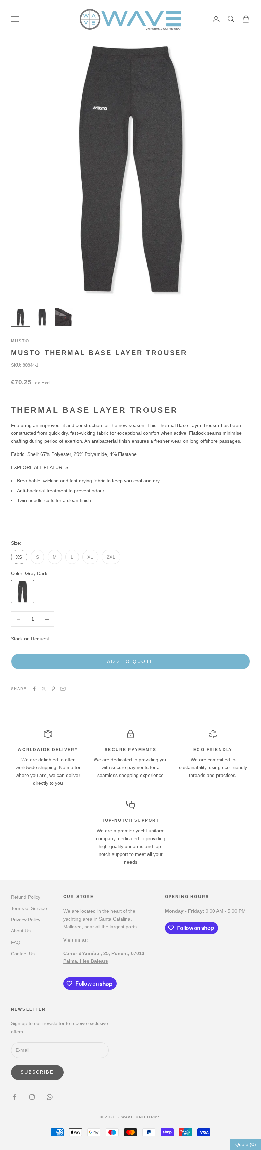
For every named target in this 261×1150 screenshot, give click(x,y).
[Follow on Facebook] (14, 1096)
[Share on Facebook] (34, 688)
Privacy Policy (25, 919)
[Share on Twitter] (44, 688)
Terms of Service (29, 908)
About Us (21, 930)
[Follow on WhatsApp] (49, 1096)
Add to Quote (130, 661)
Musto (20, 341)
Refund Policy (25, 897)
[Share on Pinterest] (53, 688)
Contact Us (23, 953)
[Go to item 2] (42, 317)
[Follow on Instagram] (32, 1096)
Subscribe (37, 1072)
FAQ (15, 942)
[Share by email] (63, 688)
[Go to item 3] (63, 317)
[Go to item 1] (20, 317)
